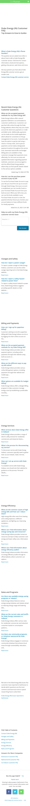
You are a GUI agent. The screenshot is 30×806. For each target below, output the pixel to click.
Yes (23, 776)
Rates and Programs (7, 749)
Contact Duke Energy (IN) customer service (15, 77)
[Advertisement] (15, 92)
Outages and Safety (7, 736)
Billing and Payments (7, 739)
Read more (4, 275)
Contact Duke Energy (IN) (9, 733)
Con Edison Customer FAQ (9, 763)
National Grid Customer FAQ (10, 760)
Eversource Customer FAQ (9, 757)
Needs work (15, 779)
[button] (28, 1)
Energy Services (6, 743)
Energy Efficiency (6, 746)
